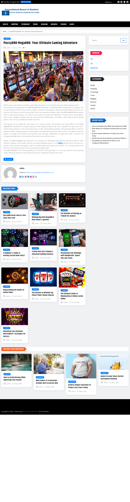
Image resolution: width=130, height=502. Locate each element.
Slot (91, 63)
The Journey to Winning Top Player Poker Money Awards (43, 294)
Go (124, 40)
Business (54, 24)
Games (72, 24)
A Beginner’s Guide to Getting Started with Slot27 (14, 254)
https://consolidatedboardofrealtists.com (40, 172)
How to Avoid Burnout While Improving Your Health (109, 126)
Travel (35, 24)
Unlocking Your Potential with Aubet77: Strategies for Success (14, 334)
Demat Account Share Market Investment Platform (109, 138)
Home (5, 31)
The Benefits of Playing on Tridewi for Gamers (71, 215)
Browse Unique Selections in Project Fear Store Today (79, 386)
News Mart (35, 411)
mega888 (9, 159)
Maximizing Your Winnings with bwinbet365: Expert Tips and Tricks (71, 256)
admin (9, 48)
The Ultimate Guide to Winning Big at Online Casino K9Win (72, 296)
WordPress (26, 411)
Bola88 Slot (94, 68)
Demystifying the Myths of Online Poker (13, 291)
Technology (25, 24)
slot (91, 59)
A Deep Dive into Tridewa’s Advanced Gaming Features (42, 253)
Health (5, 24)
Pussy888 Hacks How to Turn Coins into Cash (14, 216)
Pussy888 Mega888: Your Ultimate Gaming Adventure (26, 31)
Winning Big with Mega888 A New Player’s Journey (43, 218)
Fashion (63, 24)
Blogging (44, 24)
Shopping (14, 24)
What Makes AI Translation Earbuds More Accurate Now (47, 382)
